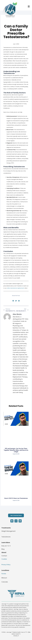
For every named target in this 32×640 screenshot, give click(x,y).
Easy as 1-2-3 (5, 546)
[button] (13, 301)
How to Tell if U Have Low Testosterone (16, 498)
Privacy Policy (5, 565)
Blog (2, 549)
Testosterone (5, 537)
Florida (3, 574)
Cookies (4, 559)
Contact (4, 556)
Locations (5, 570)
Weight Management (8, 531)
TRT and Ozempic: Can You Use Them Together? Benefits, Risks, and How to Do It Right (16, 450)
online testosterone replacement (15, 288)
